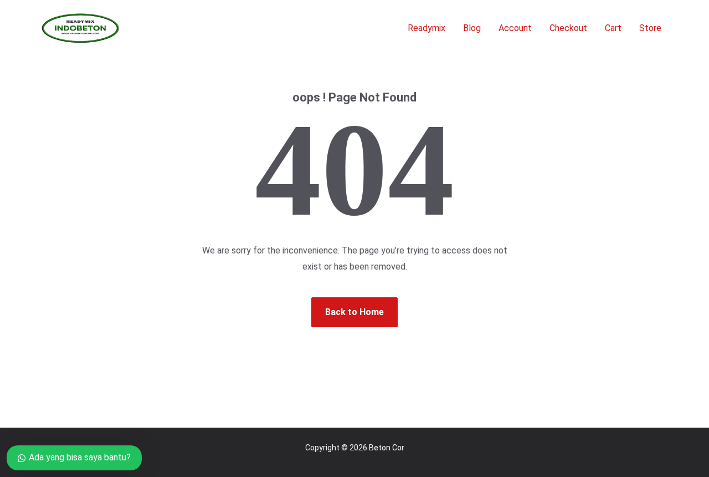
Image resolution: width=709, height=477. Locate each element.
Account (515, 28)
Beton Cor (386, 447)
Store (650, 28)
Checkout (568, 28)
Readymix (426, 28)
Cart (613, 28)
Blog (472, 28)
